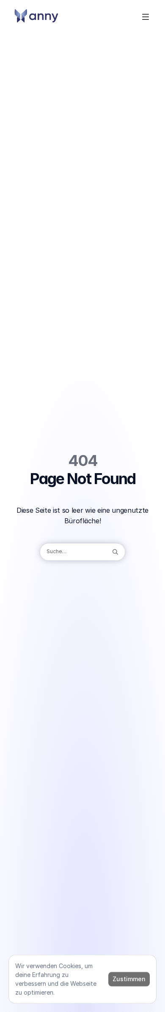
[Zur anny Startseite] (36, 17)
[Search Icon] (82, 551)
